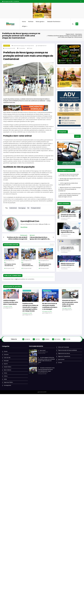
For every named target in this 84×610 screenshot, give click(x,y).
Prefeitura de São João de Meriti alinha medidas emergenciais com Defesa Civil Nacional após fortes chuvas (17, 238)
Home (24, 21)
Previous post (23, 235)
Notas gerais (40, 21)
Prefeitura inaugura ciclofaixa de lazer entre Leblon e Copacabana (62, 302)
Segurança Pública (8, 382)
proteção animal (30, 45)
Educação (6, 360)
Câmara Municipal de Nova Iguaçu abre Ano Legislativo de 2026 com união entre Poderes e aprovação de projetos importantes (40, 238)
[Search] (73, 24)
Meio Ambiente (7, 370)
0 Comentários (22, 48)
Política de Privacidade (63, 347)
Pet (25, 45)
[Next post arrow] (53, 237)
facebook (27, 339)
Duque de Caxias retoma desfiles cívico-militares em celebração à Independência (28, 264)
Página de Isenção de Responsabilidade (67, 350)
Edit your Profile (43, 224)
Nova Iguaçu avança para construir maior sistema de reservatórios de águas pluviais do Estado (42, 324)
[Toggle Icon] (77, 23)
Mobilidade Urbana (59, 290)
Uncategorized (7, 385)
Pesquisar (62, 132)
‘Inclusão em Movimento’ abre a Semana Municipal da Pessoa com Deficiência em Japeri (46, 369)
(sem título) (43, 350)
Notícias (30, 21)
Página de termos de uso (64, 353)
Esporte (6, 364)
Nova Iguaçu (21, 45)
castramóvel (16, 45)
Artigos (24, 26)
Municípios (6, 45)
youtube (68, 339)
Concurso (6, 354)
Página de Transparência (64, 356)
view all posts (23, 227)
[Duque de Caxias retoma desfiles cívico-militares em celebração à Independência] (28, 253)
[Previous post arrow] (3, 237)
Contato (60, 362)
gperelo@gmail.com (41, 45)
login (16, 279)
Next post (32, 235)
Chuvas (5, 351)
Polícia (17, 290)
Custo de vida (7, 357)
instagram (57, 339)
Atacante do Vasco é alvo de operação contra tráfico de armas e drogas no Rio (69, 215)
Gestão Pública (7, 367)
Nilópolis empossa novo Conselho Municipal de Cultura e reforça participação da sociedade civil (69, 189)
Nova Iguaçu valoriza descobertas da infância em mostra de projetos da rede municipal (11, 264)
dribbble (47, 339)
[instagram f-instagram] (81, 1)
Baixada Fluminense (53, 21)
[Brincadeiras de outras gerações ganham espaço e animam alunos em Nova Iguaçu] (45, 253)
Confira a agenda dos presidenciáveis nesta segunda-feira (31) (67, 248)
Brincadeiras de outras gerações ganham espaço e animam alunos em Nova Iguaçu (45, 264)
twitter (37, 339)
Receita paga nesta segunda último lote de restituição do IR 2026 (67, 231)
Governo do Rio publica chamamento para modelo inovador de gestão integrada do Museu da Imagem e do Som (69, 195)
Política (5, 376)
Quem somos (61, 359)
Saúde (5, 379)
